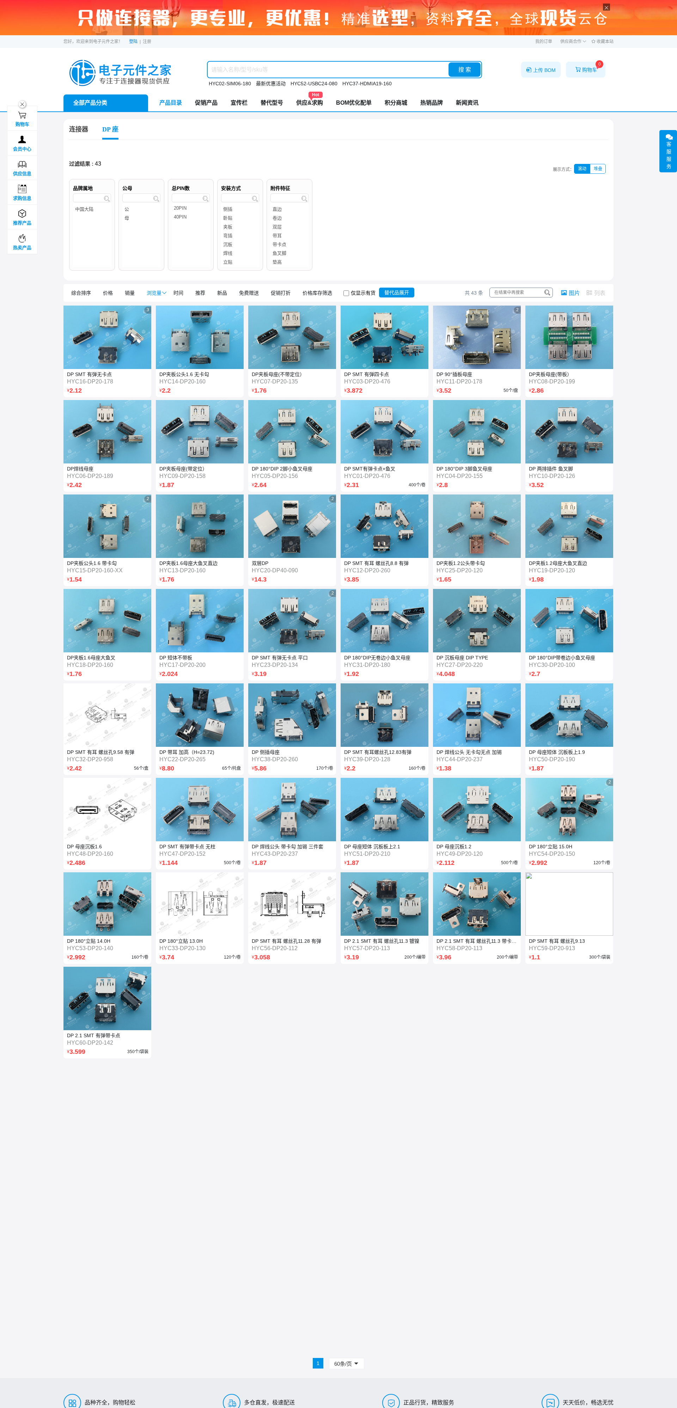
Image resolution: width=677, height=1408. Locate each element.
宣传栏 (239, 103)
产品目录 (170, 103)
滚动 (582, 168)
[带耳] (289, 235)
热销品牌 (431, 103)
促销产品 (206, 103)
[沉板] (240, 244)
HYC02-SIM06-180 (230, 83)
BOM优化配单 (354, 103)
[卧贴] (240, 218)
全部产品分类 (90, 103)
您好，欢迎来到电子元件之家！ (93, 41)
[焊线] (240, 253)
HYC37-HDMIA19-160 (367, 83)
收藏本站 (605, 41)
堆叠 (598, 168)
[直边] (289, 209)
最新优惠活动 (271, 83)
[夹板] (240, 226)
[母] (141, 218)
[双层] (289, 226)
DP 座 (110, 129)
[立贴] (240, 262)
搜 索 (464, 70)
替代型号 (272, 103)
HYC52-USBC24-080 (314, 83)
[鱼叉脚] (289, 253)
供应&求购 (309, 100)
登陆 (133, 41)
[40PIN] (190, 218)
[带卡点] (289, 244)
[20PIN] (190, 209)
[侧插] (240, 209)
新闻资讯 (467, 103)
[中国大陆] (92, 209)
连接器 (78, 129)
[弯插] (240, 235)
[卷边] (289, 218)
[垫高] (289, 262)
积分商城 (396, 103)
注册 (147, 41)
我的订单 (543, 41)
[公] (141, 209)
